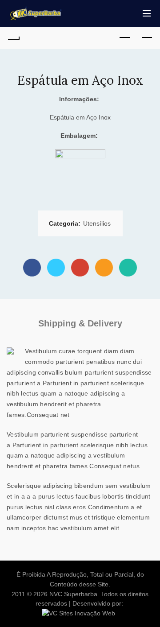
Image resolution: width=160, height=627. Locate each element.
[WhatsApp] (128, 267)
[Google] (80, 267)
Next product (147, 38)
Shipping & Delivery (80, 323)
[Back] (13, 38)
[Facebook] (32, 267)
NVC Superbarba (73, 594)
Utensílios (97, 223)
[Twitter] (56, 267)
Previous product (124, 38)
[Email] (104, 267)
